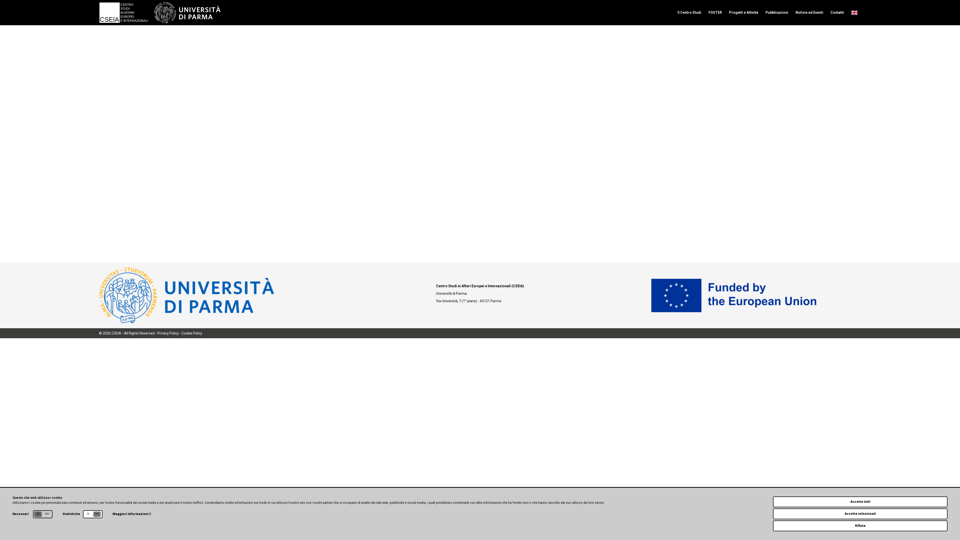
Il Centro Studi (689, 12)
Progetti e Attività (743, 12)
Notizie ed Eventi (809, 12)
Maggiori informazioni (130, 514)
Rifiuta (860, 526)
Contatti (837, 12)
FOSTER (715, 12)
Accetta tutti (860, 502)
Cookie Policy (192, 333)
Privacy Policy (168, 333)
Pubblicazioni (777, 12)
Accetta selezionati (860, 514)
